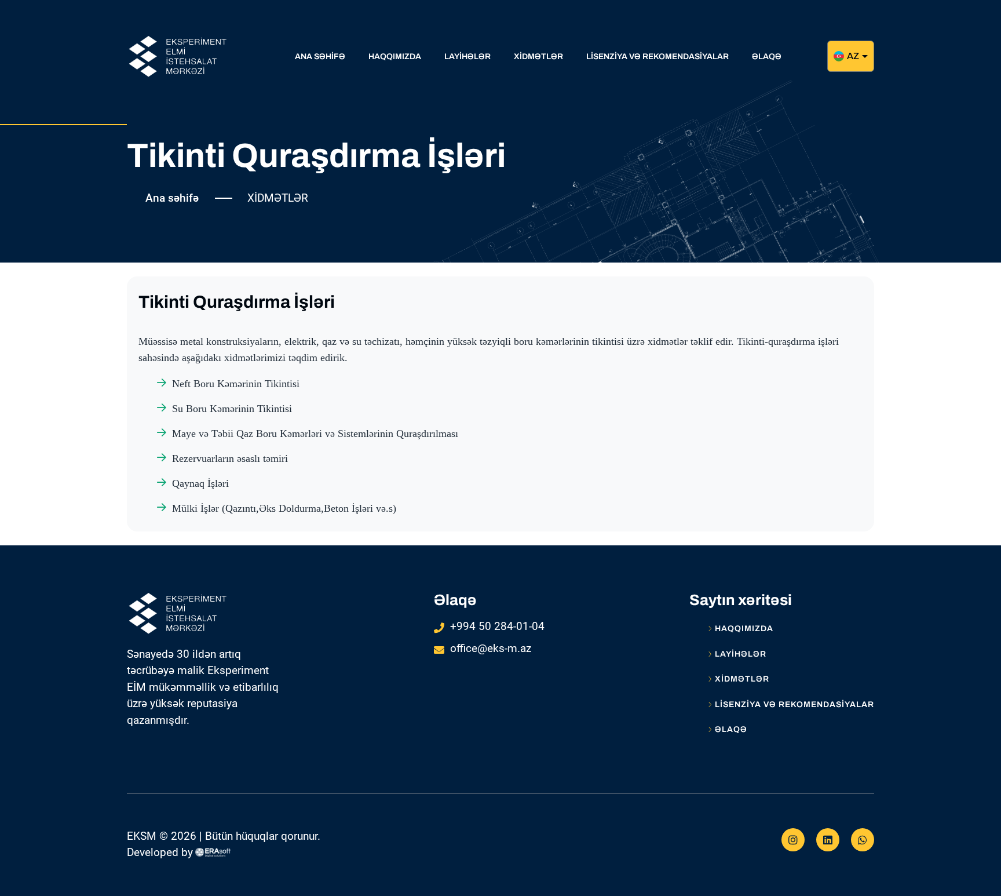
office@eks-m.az (490, 648)
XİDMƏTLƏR (742, 679)
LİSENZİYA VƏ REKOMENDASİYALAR (794, 705)
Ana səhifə (172, 198)
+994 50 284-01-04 (497, 626)
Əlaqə (731, 730)
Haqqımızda (744, 629)
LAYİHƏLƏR (740, 654)
